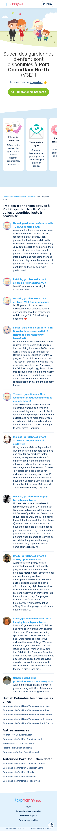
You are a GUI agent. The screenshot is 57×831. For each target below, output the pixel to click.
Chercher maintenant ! (31, 92)
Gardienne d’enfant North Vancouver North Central (28, 719)
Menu (49, 4)
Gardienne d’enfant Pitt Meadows (19, 776)
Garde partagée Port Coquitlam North (21, 752)
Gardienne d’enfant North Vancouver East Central (27, 714)
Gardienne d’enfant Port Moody (18, 772)
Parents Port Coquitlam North (17, 747)
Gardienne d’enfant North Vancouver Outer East (26, 706)
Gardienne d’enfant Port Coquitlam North (23, 739)
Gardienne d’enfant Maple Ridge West (21, 781)
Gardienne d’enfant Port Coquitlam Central (24, 763)
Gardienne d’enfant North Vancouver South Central (28, 723)
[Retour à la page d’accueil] (13, 4)
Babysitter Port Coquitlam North (18, 743)
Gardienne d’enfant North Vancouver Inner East (26, 710)
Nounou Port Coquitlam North (17, 734)
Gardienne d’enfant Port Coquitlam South (23, 768)
